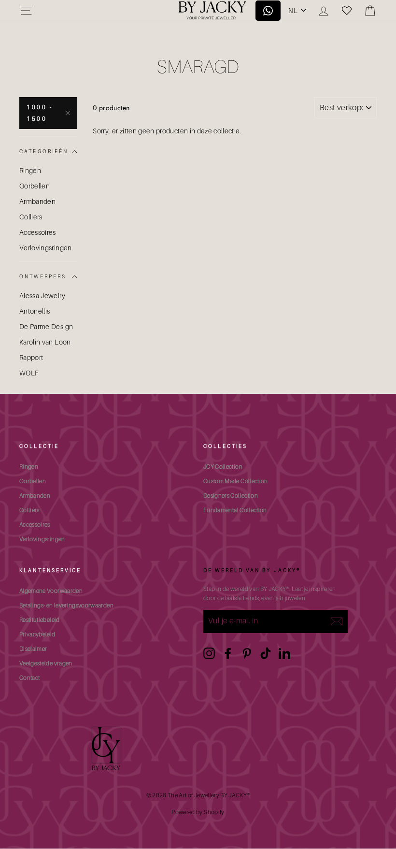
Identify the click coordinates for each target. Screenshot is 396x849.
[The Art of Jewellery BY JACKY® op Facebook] (228, 653)
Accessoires (37, 232)
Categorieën (44, 151)
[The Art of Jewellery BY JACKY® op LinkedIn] (284, 653)
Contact (29, 677)
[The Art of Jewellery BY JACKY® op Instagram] (209, 653)
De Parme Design (46, 326)
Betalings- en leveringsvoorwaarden (66, 605)
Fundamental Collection (235, 510)
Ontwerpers (43, 276)
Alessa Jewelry (42, 295)
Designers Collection (230, 495)
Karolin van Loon (45, 342)
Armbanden (37, 201)
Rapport (31, 357)
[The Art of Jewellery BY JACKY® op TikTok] (265, 653)
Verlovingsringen (45, 248)
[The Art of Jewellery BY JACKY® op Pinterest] (247, 653)
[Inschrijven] (336, 621)
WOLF (29, 373)
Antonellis (34, 311)
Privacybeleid (37, 634)
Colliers (30, 217)
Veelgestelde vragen (45, 663)
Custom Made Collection (235, 481)
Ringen (30, 170)
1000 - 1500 (40, 112)
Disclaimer (33, 648)
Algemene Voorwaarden (51, 590)
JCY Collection (222, 466)
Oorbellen (34, 186)
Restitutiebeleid (39, 619)
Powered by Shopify (197, 812)
